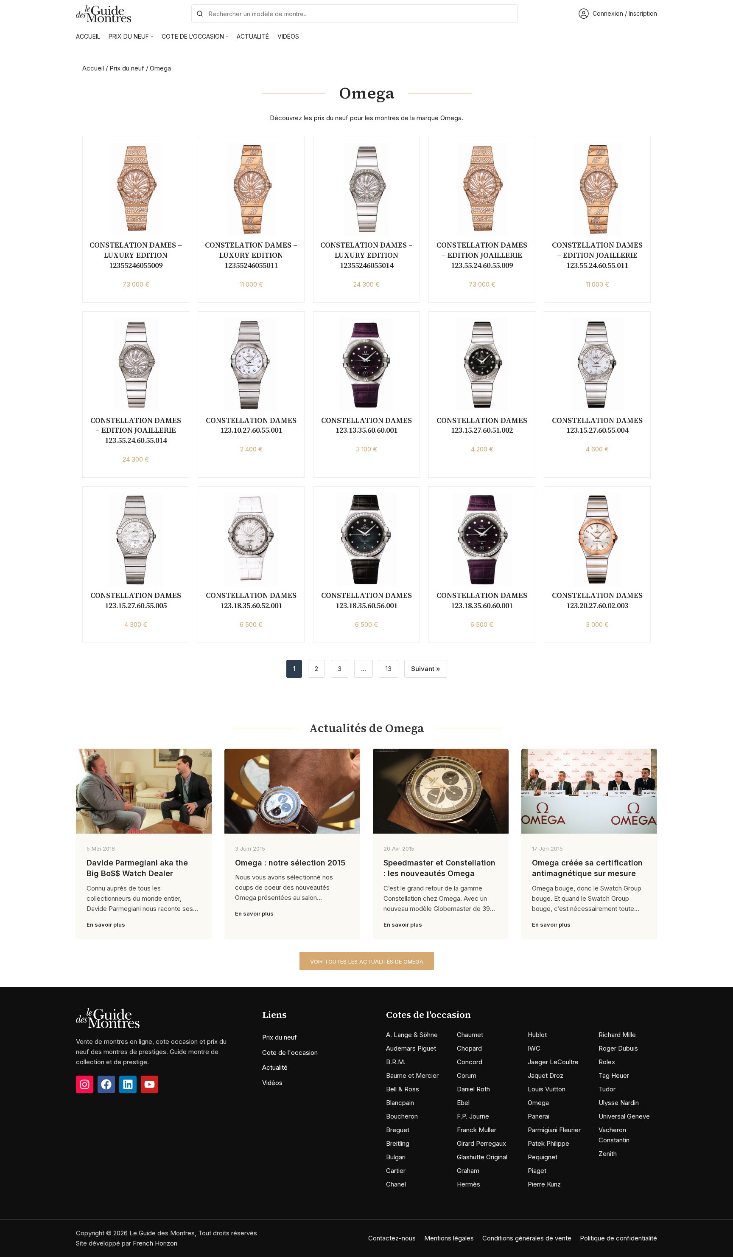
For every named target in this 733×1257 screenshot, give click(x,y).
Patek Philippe (548, 1143)
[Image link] (108, 1018)
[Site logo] (103, 13)
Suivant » (425, 669)
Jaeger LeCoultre (553, 1062)
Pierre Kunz (544, 1184)
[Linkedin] (128, 1084)
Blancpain (400, 1103)
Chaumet (470, 1035)
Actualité (275, 1067)
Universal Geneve (624, 1116)
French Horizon (155, 1243)
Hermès (468, 1184)
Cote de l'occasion (290, 1052)
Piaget (537, 1171)
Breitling (397, 1143)
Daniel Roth (473, 1089)
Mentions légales (449, 1238)
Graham (468, 1171)
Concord (469, 1062)
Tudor (607, 1089)
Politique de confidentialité (618, 1238)
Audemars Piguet (411, 1048)
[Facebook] (106, 1084)
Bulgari (396, 1157)
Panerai (538, 1116)
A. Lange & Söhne (412, 1035)
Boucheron (402, 1116)
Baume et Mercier (412, 1075)
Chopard (469, 1048)
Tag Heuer (614, 1075)
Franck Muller (476, 1130)
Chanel (396, 1184)
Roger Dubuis (618, 1048)
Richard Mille (617, 1035)
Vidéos (272, 1083)
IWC (534, 1048)
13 (389, 669)
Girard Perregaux (481, 1143)
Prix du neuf (126, 68)
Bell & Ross (402, 1089)
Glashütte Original (482, 1157)
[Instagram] (84, 1084)
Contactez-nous (392, 1238)
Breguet (397, 1130)
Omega (538, 1103)
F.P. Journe (473, 1116)
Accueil (93, 68)
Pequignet (542, 1157)
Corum (466, 1075)
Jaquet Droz (545, 1075)
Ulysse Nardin (619, 1103)
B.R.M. (396, 1062)
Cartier (396, 1171)
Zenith (608, 1154)
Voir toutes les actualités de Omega (366, 961)
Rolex (607, 1062)
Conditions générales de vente (526, 1238)
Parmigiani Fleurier (554, 1130)
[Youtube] (149, 1084)
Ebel (463, 1103)
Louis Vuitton (546, 1089)
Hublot (537, 1035)
